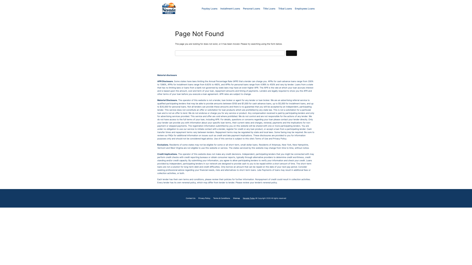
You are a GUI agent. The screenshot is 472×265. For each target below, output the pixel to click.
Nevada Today (249, 198)
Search (291, 53)
